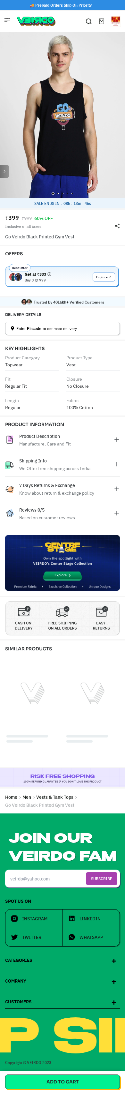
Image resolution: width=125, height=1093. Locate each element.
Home (11, 797)
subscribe (101, 878)
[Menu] (8, 21)
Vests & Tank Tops (54, 797)
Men (26, 797)
